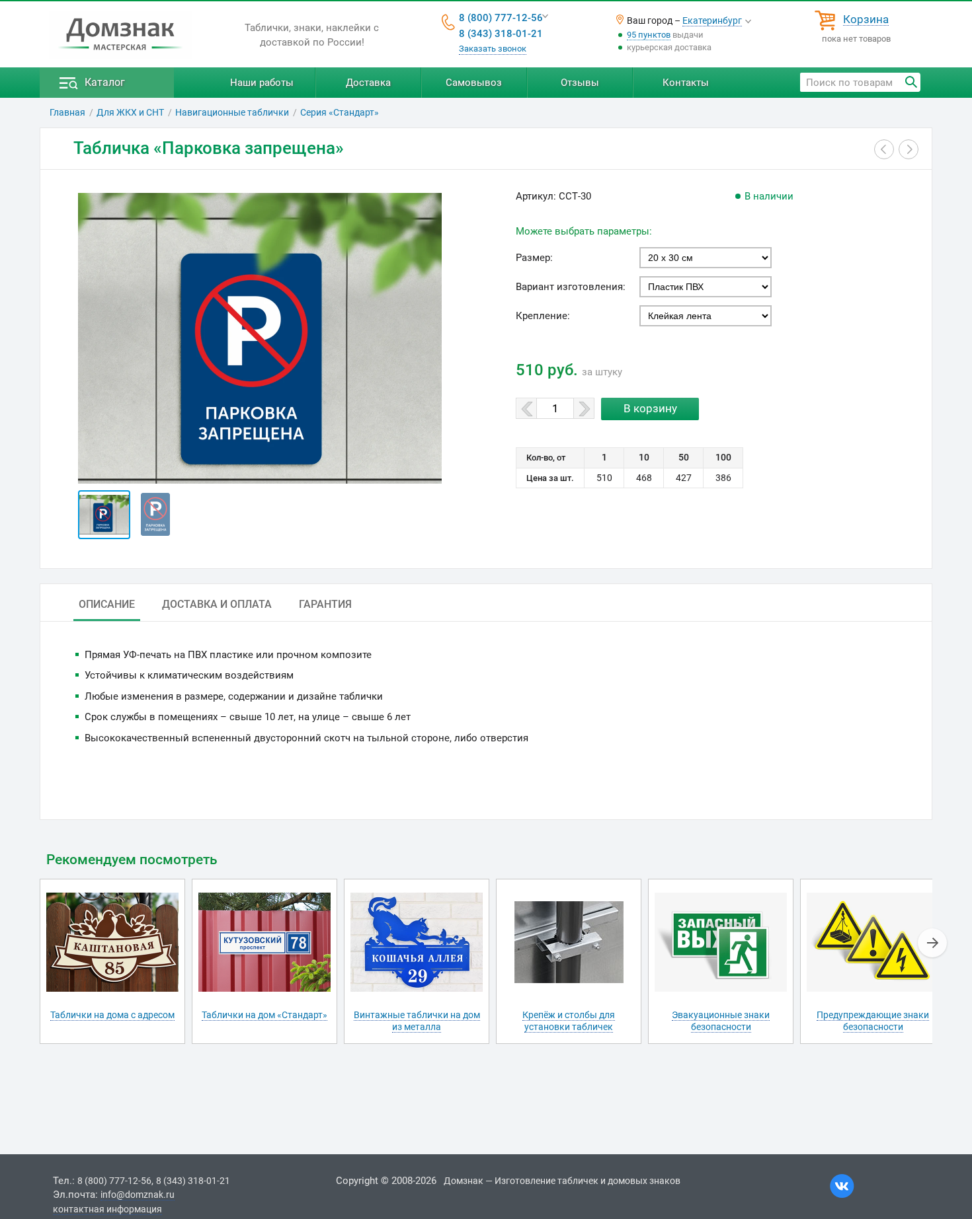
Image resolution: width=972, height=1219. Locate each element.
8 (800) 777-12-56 (501, 18)
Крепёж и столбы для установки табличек (568, 1021)
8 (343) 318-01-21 (501, 34)
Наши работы (262, 83)
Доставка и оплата (217, 604)
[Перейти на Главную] (120, 35)
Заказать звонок (492, 49)
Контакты (686, 83)
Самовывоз (474, 83)
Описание (107, 604)
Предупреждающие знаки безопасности (873, 1021)
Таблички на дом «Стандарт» (264, 1015)
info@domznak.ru (138, 1194)
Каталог (105, 82)
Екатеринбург (712, 20)
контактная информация (107, 1209)
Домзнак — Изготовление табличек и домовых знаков (562, 1180)
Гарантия (325, 604)
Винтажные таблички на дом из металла (417, 1021)
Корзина (866, 20)
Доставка (368, 83)
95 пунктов (648, 35)
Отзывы (580, 83)
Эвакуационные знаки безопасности (721, 1021)
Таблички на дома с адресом (112, 1015)
